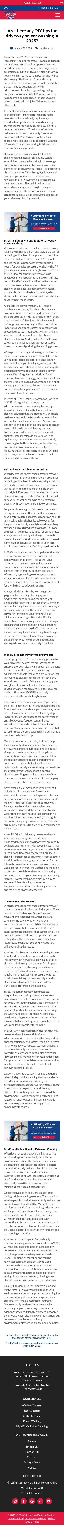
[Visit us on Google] (32, 1501)
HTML (51, 1518)
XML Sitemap (32, 1521)
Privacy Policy (15, 1518)
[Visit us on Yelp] (40, 1501)
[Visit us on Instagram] (15, 1501)
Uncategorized (46, 48)
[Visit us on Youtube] (49, 1501)
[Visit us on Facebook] (24, 1501)
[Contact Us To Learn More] (32, 2)
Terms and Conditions (35, 1518)
